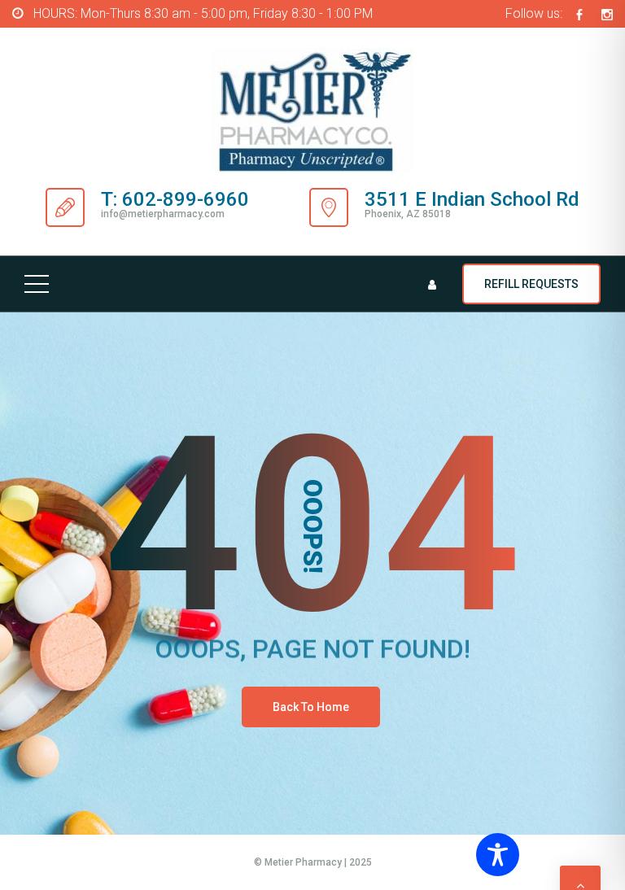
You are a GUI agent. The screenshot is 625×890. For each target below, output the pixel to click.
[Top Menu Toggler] (36, 284)
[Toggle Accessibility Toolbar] (543, 854)
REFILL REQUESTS (531, 283)
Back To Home (311, 706)
